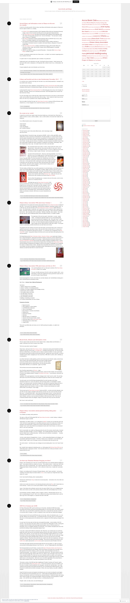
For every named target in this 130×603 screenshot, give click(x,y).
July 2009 (84, 217)
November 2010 (86, 197)
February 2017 (85, 133)
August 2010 (85, 200)
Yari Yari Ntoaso (97, 60)
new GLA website (37, 540)
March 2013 (85, 162)
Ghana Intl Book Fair (34, 403)
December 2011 (86, 181)
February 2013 (85, 163)
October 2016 (85, 134)
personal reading (93, 53)
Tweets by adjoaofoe (86, 91)
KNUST (44, 421)
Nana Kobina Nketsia (59, 197)
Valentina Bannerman (50, 260)
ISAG (93, 44)
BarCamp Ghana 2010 (27, 455)
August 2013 (85, 156)
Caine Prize (91, 31)
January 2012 (85, 180)
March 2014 (85, 150)
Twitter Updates (85, 89)
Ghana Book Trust (97, 38)
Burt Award (85, 31)
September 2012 (86, 170)
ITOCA (28, 31)
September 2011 (86, 185)
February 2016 (85, 139)
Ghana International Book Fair (36, 90)
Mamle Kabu (86, 48)
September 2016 (86, 135)
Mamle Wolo (92, 48)
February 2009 (85, 222)
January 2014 (85, 151)
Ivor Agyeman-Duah (37, 197)
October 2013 (85, 155)
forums (42, 472)
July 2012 (84, 172)
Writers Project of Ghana (37, 349)
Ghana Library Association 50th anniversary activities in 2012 (38, 266)
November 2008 (86, 225)
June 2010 (85, 202)
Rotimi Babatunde (89, 55)
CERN (28, 74)
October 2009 (85, 213)
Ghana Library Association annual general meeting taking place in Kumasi (38, 411)
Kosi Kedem (44, 260)
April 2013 (85, 160)
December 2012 (86, 166)
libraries (101, 46)
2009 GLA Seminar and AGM (28, 506)
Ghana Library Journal (37, 319)
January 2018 (85, 131)
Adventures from (47, 173)
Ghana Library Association (29, 34)
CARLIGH (26, 38)
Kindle (56, 403)
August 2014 (85, 147)
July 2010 (84, 201)
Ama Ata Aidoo (89, 24)
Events (37, 195)
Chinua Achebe (91, 33)
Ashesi (93, 24)
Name (84, 95)
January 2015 (85, 143)
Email (84, 98)
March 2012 (85, 177)
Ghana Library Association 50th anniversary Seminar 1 (35, 203)
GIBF (83, 44)
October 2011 (85, 184)
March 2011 (85, 192)
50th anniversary (26, 334)
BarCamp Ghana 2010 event (56, 447)
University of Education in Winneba (26, 240)
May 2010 (84, 204)
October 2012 (85, 168)
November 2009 (86, 212)
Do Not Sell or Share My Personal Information (74, 598)
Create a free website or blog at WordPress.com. (56, 598)
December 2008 (86, 224)
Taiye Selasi (90, 58)
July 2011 (84, 188)
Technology (22, 72)
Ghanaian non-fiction (86, 40)
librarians (48, 405)
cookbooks (84, 36)
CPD (30, 260)
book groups (93, 29)
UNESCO (50, 74)
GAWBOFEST (97, 36)
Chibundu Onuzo (85, 33)
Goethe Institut (43, 405)
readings (84, 55)
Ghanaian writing (101, 40)
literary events (105, 46)
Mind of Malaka (52, 175)
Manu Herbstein (99, 48)
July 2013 (84, 158)
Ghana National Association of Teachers (45, 207)
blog (33, 479)
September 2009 (86, 214)
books (104, 29)
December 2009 (86, 210)
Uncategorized (26, 106)
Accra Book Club (27, 195)
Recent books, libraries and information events (33, 340)
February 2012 (85, 179)
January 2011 (85, 195)
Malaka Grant (43, 197)
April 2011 (85, 191)
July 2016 (84, 137)
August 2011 (85, 187)
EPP (92, 36)
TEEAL (24, 31)
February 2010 (85, 208)
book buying (25, 108)
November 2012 (86, 167)
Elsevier (35, 370)
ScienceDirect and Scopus (43, 373)
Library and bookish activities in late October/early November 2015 (39, 79)
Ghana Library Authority (58, 241)
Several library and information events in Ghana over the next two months (37, 24)
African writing (90, 22)
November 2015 (86, 142)
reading (104, 53)
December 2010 (86, 196)
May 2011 (84, 189)
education (89, 36)
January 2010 (85, 209)
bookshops (107, 29)
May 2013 (84, 159)
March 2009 (85, 221)
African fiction (102, 20)
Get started (76, 1)
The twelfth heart (38, 350)
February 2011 (85, 193)
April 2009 (85, 220)
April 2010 (85, 205)
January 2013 (85, 164)
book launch (99, 29)
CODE (96, 33)
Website (83, 101)
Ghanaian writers (94, 40)
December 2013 (86, 152)
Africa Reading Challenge (99, 22)
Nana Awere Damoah (51, 197)
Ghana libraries (33, 584)
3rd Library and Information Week (50, 85)
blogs (24, 500)
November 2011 (86, 183)
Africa (98, 20)
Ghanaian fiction (106, 38)
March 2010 (85, 206)
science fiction (98, 55)
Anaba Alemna (26, 260)
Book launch (33, 195)
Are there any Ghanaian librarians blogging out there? (35, 460)
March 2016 (85, 138)
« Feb (83, 81)
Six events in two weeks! (27, 113)
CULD (38, 70)
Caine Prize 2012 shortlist (97, 31)
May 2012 (84, 175)
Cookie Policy (26, 600)
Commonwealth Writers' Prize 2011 (104, 33)
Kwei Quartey (92, 46)
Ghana (103, 36)
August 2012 (85, 171)
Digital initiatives (43, 70)
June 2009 (85, 218)
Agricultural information (28, 70)
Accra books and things (65, 9)
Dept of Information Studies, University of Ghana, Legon (41, 236)
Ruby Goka (94, 55)
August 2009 (85, 216)
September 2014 (86, 146)
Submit (96, 120)
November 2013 (86, 154)
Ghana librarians (49, 70)
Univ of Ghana (27, 72)
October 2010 (85, 199)
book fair (24, 405)
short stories (103, 55)
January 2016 (85, 141)
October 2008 (85, 226)
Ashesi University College (99, 24)
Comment (85, 104)
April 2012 (85, 176)
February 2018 (85, 130)
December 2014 (86, 144)
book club (84, 29)
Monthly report (89, 50)
